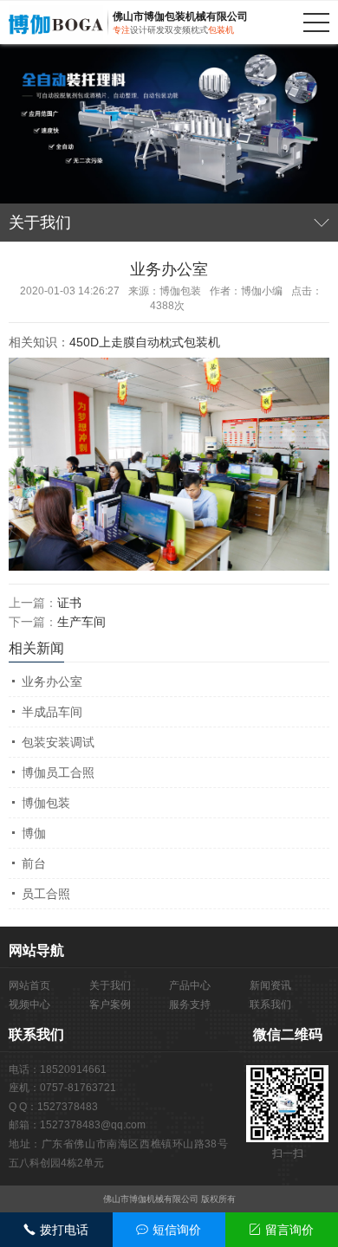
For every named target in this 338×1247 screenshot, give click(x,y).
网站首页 (29, 985)
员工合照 (46, 894)
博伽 (34, 833)
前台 (34, 863)
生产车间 (81, 622)
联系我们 (270, 1004)
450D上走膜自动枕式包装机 (144, 342)
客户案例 (110, 1004)
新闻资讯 (270, 985)
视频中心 (29, 1004)
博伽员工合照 (58, 772)
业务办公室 (52, 681)
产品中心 (190, 985)
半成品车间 (52, 712)
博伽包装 (46, 803)
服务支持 (190, 1004)
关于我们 (110, 985)
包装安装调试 (58, 742)
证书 (69, 603)
